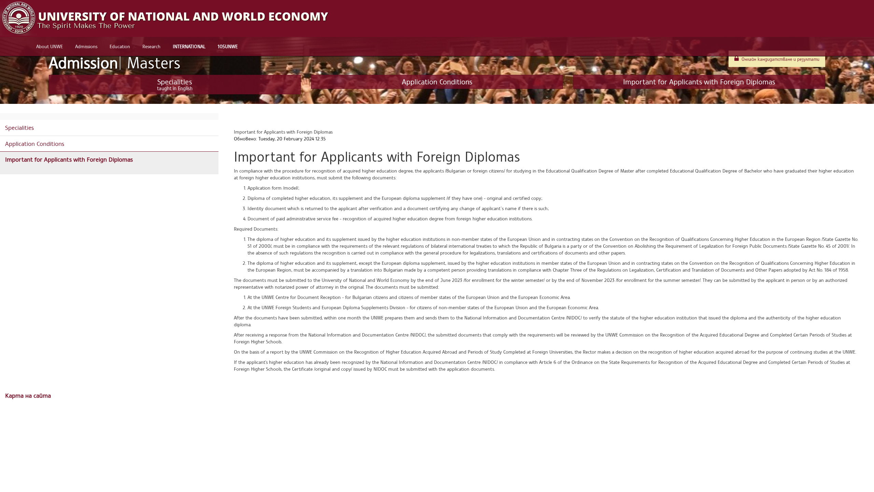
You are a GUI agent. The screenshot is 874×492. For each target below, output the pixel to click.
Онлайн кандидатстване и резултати (779, 59)
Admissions (86, 46)
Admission (114, 62)
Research (151, 46)
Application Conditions (34, 143)
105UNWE (228, 46)
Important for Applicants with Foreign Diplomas (69, 159)
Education (120, 46)
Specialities (19, 127)
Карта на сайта (28, 395)
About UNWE (49, 46)
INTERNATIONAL (189, 46)
